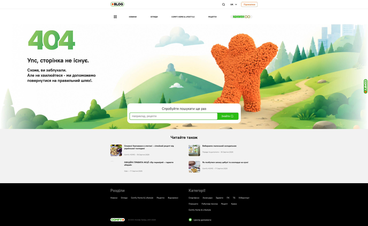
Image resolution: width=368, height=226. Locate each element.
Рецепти (212, 17)
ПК (228, 197)
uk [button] (231, 4)
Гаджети (219, 197)
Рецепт (224, 204)
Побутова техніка (210, 204)
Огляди (154, 17)
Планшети (193, 204)
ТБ (234, 197)
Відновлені (241, 16)
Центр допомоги (202, 219)
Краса (234, 204)
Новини (133, 17)
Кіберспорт (244, 197)
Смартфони (194, 197)
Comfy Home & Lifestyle (182, 17)
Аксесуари (207, 197)
